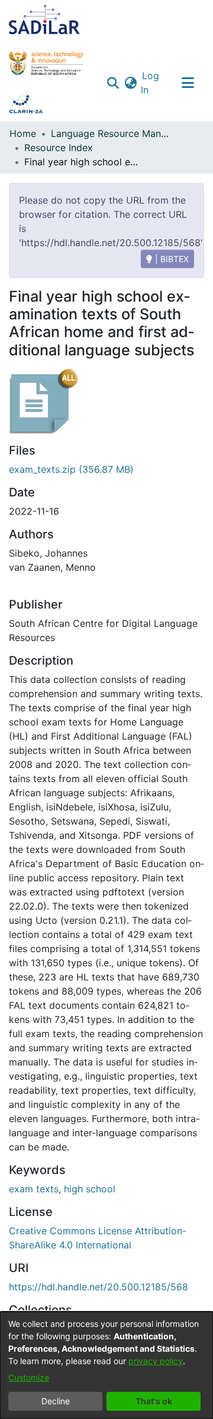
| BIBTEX (171, 259)
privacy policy (155, 1361)
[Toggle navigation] (187, 82)
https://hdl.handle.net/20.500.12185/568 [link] (98, 1287)
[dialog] (106, 1365)
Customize (28, 1377)
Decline (55, 1401)
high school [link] (89, 1189)
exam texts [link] (34, 1189)
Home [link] (22, 133)
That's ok (153, 1401)
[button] (112, 83)
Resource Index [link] (58, 147)
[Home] (44, 19)
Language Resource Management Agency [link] (110, 133)
